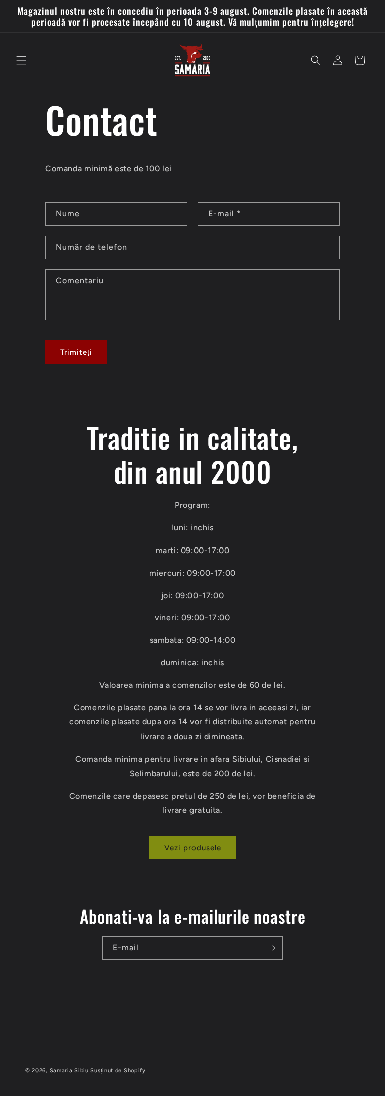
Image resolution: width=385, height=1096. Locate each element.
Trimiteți (76, 352)
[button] (21, 60)
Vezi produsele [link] (192, 847)
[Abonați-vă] (271, 948)
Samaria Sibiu (69, 1070)
